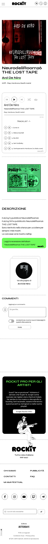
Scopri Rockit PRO (24, 411)
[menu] (2, 3)
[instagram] (14, 497)
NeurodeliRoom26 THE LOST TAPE (19, 109)
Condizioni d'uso (18, 536)
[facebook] (5, 497)
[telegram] (43, 497)
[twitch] (34, 497)
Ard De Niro (11, 78)
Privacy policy (30, 536)
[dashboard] (45, 3)
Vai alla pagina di (24, 282)
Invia (20, 327)
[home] (19, 3)
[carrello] (36, 3)
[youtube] (24, 497)
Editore (22, 525)
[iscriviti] (41, 511)
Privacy (1, 533)
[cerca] (41, 3)
